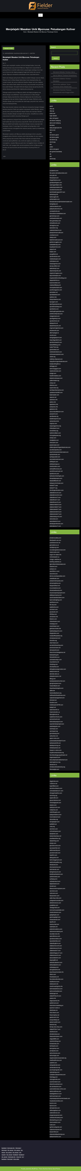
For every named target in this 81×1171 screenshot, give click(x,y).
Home (24, 32)
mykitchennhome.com (56, 717)
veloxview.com (54, 519)
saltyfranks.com (54, 607)
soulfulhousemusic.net (56, 471)
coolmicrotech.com (55, 1082)
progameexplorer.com (56, 1115)
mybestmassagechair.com (57, 698)
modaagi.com (53, 624)
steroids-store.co (54, 674)
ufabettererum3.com (55, 492)
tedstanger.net (54, 993)
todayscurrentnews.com (56, 483)
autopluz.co (53, 569)
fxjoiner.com (53, 1105)
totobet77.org (53, 488)
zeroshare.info (54, 616)
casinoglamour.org (55, 762)
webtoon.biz (53, 297)
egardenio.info (54, 404)
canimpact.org (54, 731)
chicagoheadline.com (56, 793)
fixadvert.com (53, 566)
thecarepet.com (54, 178)
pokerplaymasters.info (56, 187)
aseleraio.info (53, 399)
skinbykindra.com (55, 1108)
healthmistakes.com (55, 376)
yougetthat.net (54, 254)
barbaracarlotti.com (55, 743)
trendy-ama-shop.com (56, 1027)
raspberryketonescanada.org (58, 1058)
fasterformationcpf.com (56, 240)
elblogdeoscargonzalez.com (58, 669)
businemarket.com (55, 283)
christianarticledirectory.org (57, 767)
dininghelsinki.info (55, 969)
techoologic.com (54, 1055)
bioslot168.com (54, 1132)
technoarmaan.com (55, 1096)
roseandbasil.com (55, 686)
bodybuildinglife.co (55, 364)
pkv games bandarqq (56, 151)
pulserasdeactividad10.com (57, 740)
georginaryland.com (55, 683)
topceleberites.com (55, 941)
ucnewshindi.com (55, 211)
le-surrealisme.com (55, 588)
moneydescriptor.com (56, 287)
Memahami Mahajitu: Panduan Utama (64, 72)
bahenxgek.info (54, 197)
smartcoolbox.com (55, 466)
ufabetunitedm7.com (55, 507)
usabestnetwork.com (55, 230)
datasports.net (54, 323)
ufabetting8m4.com (55, 943)
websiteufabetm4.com (56, 962)
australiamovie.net (55, 542)
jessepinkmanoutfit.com (56, 232)
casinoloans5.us (54, 709)
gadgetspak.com (54, 915)
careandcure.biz (54, 421)
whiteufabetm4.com (55, 965)
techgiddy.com (54, 204)
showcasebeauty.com (56, 590)
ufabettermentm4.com (56, 495)
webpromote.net (54, 671)
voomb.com (53, 335)
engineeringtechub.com (56, 328)
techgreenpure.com (55, 872)
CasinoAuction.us (55, 712)
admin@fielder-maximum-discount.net (16, 53)
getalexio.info (53, 409)
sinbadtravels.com (55, 223)
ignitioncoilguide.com (56, 1127)
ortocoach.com (54, 442)
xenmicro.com (54, 829)
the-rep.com (53, 604)
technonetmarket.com (56, 991)
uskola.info (53, 998)
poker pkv (52, 113)
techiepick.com (54, 1046)
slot (4, 156)
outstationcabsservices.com (57, 1074)
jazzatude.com (54, 612)
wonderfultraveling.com (56, 645)
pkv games (10, 1150)
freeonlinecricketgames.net (57, 652)
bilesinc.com (53, 619)
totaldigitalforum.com (56, 1093)
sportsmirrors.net (54, 321)
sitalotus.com (53, 385)
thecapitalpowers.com (56, 478)
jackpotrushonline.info (56, 209)
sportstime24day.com (56, 306)
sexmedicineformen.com (57, 459)
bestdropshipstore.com (56, 874)
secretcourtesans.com (56, 788)
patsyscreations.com (55, 814)
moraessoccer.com (55, 638)
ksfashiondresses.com (56, 378)
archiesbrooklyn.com (56, 659)
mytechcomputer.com (56, 1129)
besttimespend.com (55, 418)
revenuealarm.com (55, 1122)
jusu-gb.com (53, 175)
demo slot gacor (54, 149)
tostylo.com (53, 251)
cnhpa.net (52, 383)
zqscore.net (53, 397)
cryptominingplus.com (56, 273)
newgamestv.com (55, 316)
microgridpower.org (55, 435)
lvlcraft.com (53, 886)
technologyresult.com (56, 860)
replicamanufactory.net (56, 931)
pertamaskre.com (55, 199)
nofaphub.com (54, 810)
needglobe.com (54, 440)
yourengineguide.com (56, 1070)
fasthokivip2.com (54, 268)
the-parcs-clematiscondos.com (58, 173)
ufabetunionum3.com (56, 946)
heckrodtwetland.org (55, 693)
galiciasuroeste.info (55, 628)
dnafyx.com (53, 843)
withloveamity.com (55, 850)
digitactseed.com (54, 884)
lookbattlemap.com (55, 244)
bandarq (52, 125)
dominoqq (52, 142)
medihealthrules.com (56, 1060)
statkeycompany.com (56, 595)
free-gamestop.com (55, 220)
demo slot (52, 130)
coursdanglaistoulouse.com (57, 550)
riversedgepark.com (55, 802)
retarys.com (53, 237)
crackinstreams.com (55, 912)
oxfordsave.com (54, 261)
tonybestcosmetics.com (56, 1101)
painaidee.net (54, 292)
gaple (51, 106)
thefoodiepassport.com (56, 721)
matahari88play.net (55, 285)
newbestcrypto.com (55, 259)
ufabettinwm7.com (55, 500)
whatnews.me (54, 1010)
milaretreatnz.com (55, 621)
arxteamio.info (54, 407)
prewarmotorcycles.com (56, 581)
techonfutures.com (55, 1053)
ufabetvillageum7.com (56, 953)
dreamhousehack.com (56, 1084)
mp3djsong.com (54, 547)
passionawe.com (54, 445)
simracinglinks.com (55, 583)
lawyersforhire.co (54, 280)
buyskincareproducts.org (57, 752)
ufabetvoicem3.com (55, 955)
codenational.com (55, 1113)
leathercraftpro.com (55, 433)
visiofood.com (54, 1031)
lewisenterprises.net (55, 836)
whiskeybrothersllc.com (56, 523)
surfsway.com (53, 879)
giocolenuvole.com (55, 845)
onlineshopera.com (55, 831)
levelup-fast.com (54, 924)
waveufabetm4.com (55, 958)
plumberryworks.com (56, 450)
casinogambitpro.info (56, 185)
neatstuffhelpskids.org (56, 636)
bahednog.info (54, 194)
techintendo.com (54, 869)
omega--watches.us (55, 559)
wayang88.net (54, 960)
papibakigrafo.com (55, 726)
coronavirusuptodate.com (57, 910)
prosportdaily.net (54, 1020)
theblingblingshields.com (57, 311)
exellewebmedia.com (56, 218)
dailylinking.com (54, 841)
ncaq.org (52, 826)
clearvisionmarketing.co (56, 1005)
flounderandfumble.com (56, 979)
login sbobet (53, 116)
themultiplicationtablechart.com (59, 760)
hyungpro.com (54, 302)
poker (51, 147)
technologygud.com (55, 368)
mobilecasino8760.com (56, 705)
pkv (51, 144)
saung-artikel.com (55, 266)
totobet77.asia (54, 485)
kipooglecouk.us (54, 714)
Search (53, 47)
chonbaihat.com (54, 666)
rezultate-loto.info (55, 934)
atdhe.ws (52, 690)
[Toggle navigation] (40, 15)
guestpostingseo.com (56, 182)
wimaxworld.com (54, 650)
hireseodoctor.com (55, 919)
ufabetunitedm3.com (55, 504)
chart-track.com (54, 643)
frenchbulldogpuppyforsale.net (58, 755)
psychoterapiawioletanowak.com (59, 452)
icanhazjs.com (54, 728)
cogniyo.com (53, 423)
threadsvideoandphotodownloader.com (61, 201)
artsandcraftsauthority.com (57, 1134)
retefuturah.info (54, 984)
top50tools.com (54, 602)
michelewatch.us (54, 557)
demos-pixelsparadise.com (57, 576)
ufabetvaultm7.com (55, 950)
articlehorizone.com (55, 903)
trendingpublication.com (56, 490)
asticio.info (53, 402)
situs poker (16, 1159)
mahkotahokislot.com (56, 352)
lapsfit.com (53, 922)
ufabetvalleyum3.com (56, 516)
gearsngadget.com (55, 917)
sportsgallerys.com (55, 318)
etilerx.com (53, 974)
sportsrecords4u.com (56, 938)
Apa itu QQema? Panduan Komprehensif (65, 75)
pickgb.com (53, 373)
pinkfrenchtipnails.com (56, 313)
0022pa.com (53, 614)
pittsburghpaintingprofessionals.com (60, 447)
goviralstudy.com (54, 733)
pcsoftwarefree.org (55, 838)
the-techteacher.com (55, 1086)
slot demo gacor (54, 135)
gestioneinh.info (54, 1017)
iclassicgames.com (55, 263)
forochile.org (53, 640)
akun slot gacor (54, 118)
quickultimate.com (55, 454)
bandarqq (4, 1148)
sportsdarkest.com (55, 294)
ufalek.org (52, 356)
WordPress (35, 1169)
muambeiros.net (54, 662)
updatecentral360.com (56, 392)
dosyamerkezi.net (55, 585)
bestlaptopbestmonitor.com (57, 681)
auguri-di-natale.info (55, 554)
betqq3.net (53, 707)
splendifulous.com (55, 936)
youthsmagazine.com (56, 290)
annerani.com (54, 609)
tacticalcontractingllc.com (57, 476)
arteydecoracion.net (55, 676)
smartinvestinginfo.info (56, 986)
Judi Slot (32, 53)
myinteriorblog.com (55, 1041)
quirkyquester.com (55, 457)
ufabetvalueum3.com (56, 948)
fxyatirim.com (53, 855)
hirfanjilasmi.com (54, 428)
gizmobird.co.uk (54, 545)
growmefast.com (54, 349)
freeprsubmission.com (56, 1036)
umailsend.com (54, 235)
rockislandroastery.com (56, 1117)
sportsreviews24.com (56, 342)
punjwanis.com (54, 170)
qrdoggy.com (53, 366)
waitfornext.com (54, 1003)
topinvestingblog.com (56, 600)
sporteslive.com (54, 309)
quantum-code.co (55, 1008)
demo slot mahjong (55, 123)
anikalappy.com (54, 967)
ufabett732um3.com (55, 996)
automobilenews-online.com (58, 1089)
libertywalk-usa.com (55, 540)
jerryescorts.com (54, 330)
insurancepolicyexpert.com (57, 593)
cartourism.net (54, 736)
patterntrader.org (54, 380)
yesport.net (53, 249)
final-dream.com (54, 1012)
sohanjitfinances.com (56, 469)
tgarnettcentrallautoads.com (58, 564)
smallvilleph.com (54, 626)
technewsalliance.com (56, 988)
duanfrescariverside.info (56, 972)
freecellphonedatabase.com (58, 213)
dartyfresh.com (54, 833)
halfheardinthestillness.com (57, 695)
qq (50, 154)
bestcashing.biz (54, 655)
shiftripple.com (54, 461)
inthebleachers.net (55, 748)
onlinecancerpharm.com (57, 354)
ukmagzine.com (54, 225)
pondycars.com (54, 1051)
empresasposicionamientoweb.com (60, 1098)
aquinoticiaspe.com (55, 275)
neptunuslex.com (54, 552)
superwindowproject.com (57, 724)
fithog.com (53, 678)
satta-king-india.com (55, 898)
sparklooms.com (54, 473)
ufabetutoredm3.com (55, 512)
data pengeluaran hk (56, 128)
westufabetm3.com (55, 521)
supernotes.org (54, 387)
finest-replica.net (54, 1015)
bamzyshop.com (54, 1048)
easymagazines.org (55, 426)
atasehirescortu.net (55, 325)
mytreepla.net (53, 926)
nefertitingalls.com (55, 812)
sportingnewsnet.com (56, 304)
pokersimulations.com (56, 929)
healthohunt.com (54, 981)
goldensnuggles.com (56, 242)
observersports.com (55, 271)
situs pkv (18, 1157)
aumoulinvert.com (55, 719)
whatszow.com (54, 864)
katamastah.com (54, 395)
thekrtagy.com (54, 1077)
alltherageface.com (55, 1110)
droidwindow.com (55, 1034)
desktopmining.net (55, 745)
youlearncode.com (55, 853)
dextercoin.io (53, 764)
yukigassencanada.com (56, 900)
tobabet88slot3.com (55, 480)
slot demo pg (53, 139)
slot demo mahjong (55, 120)
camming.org (53, 795)
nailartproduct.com (55, 881)
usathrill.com (53, 1062)
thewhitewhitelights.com (56, 688)
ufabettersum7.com (55, 497)
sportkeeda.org (54, 416)
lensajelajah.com (54, 821)
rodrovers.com (54, 893)
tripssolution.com (54, 895)
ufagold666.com (54, 1039)
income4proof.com (55, 817)
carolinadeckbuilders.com (57, 597)
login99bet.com (54, 786)
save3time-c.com (54, 571)
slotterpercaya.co (54, 464)
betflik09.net (53, 824)
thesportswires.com (55, 299)
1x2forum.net (53, 783)
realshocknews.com (55, 371)
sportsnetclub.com (55, 256)
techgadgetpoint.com (56, 337)
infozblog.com (54, 664)
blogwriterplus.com (55, 180)
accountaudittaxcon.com (57, 411)
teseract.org (53, 1024)
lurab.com (52, 1125)
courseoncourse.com (56, 189)
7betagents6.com (55, 907)
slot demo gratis (54, 137)
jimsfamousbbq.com (55, 538)
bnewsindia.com (54, 1043)
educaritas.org (54, 819)
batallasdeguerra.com (56, 631)
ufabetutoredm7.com (55, 514)
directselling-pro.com (56, 1120)
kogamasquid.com (55, 757)
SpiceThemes (56, 1169)
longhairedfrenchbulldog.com (58, 278)
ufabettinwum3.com (55, 502)
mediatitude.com (54, 578)
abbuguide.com (54, 857)
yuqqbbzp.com (54, 905)
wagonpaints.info (54, 1000)
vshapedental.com (55, 1065)
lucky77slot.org (54, 347)
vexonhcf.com (54, 573)
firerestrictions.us (54, 657)
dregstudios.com (54, 633)
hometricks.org (54, 430)
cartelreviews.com (55, 876)
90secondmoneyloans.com (57, 888)
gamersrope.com (54, 216)
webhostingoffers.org (56, 862)
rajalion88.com (54, 798)
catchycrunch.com (55, 807)
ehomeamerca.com (55, 867)
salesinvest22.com (55, 1022)
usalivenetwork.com (55, 206)
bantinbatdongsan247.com (57, 192)
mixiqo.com (53, 438)
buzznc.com (53, 1103)
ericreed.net (53, 700)
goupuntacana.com (55, 800)
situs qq (52, 108)
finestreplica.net (54, 977)
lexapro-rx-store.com (55, 750)
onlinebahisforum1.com (56, 791)
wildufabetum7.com (55, 526)
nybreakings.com (54, 1072)
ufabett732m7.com (55, 1029)
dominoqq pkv (11, 1148)
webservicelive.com (55, 1136)
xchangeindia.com (55, 1079)
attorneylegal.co (54, 333)
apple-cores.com (54, 738)
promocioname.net (55, 647)
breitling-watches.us (55, 561)
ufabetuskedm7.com (55, 509)
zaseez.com (53, 805)
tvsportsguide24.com (56, 340)
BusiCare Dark (47, 1169)
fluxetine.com (53, 702)
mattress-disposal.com (56, 359)
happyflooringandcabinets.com (58, 361)
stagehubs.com (54, 781)
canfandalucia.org (55, 1067)
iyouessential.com (55, 848)
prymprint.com (54, 414)
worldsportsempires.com (57, 390)
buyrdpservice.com (55, 247)
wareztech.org (54, 228)
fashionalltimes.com (55, 1091)
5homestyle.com (54, 769)
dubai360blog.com (55, 345)
